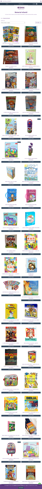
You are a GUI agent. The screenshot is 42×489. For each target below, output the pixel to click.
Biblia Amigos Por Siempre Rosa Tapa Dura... (11, 435)
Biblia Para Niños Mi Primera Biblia (31, 389)
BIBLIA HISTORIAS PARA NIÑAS (31, 204)
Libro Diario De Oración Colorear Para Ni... (31, 66)
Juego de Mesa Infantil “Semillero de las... (31, 458)
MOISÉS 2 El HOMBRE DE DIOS (11, 66)
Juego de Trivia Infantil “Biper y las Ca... (11, 227)
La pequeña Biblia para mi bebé (11, 412)
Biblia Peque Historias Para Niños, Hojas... (11, 135)
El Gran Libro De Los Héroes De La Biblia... (11, 343)
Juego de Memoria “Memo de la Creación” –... (11, 158)
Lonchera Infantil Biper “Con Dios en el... (11, 389)
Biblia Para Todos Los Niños (11, 181)
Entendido (21, 487)
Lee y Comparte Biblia (11, 250)
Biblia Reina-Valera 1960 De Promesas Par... (31, 435)
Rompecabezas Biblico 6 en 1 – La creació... (11, 273)
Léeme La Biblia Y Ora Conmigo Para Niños (30, 227)
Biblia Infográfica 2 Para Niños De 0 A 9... (31, 412)
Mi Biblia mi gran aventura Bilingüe (11, 481)
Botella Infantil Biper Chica (31, 135)
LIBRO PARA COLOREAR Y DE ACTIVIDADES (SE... (11, 43)
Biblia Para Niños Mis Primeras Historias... (31, 181)
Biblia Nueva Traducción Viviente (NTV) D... (31, 481)
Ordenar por (3, 20)
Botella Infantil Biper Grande (31, 158)
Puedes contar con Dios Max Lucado (11, 366)
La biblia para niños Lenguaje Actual (11, 112)
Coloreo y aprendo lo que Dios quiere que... (11, 89)
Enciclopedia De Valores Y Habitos (31, 343)
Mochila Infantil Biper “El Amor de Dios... (11, 458)
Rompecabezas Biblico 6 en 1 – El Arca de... (31, 250)
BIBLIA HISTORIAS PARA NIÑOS (11, 204)
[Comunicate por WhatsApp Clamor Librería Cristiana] (39, 484)
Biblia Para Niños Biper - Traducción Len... (31, 364)
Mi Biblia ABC (31, 273)
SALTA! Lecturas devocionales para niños (31, 112)
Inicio (2, 18)
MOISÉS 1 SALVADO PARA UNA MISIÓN (31, 43)
